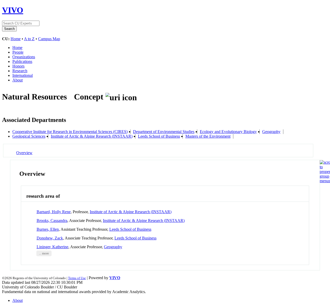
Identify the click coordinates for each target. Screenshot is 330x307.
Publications (22, 61)
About (17, 80)
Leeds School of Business (159, 136)
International (22, 75)
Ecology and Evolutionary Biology (228, 131)
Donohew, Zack (50, 238)
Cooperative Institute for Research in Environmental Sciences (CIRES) (70, 131)
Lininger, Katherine (52, 247)
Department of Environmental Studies (163, 131)
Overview (24, 153)
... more (44, 253)
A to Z (29, 39)
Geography (271, 131)
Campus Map (49, 39)
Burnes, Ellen (48, 229)
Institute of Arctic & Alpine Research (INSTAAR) (92, 136)
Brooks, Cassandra (52, 220)
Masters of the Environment (207, 136)
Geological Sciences (28, 136)
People (17, 52)
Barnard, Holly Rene (54, 212)
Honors (18, 66)
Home (16, 39)
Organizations (23, 57)
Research (19, 71)
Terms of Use (77, 278)
